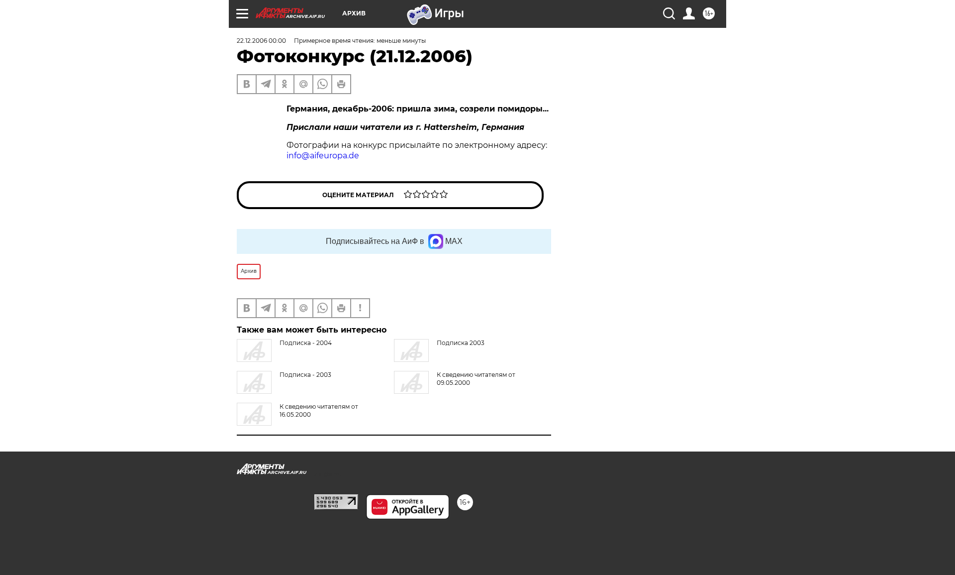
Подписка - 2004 (306, 342)
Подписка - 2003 (305, 374)
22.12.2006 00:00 (261, 40)
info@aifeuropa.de (322, 155)
